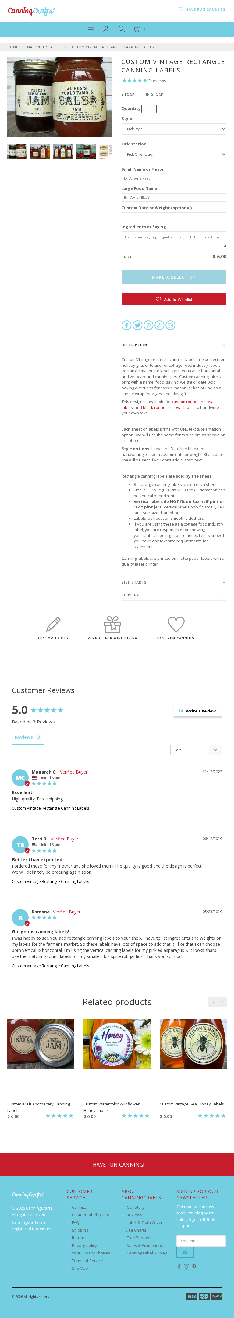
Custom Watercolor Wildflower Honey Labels (111, 1107)
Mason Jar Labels (44, 47)
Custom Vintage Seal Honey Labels (192, 1104)
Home (12, 47)
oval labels (185, 407)
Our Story (135, 1207)
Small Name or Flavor (143, 169)
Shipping (131, 594)
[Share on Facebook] (127, 325)
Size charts (134, 582)
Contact (79, 1207)
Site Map (80, 1268)
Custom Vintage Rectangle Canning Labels (111, 47)
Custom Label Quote (90, 1215)
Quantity (131, 108)
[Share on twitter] (138, 325)
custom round (184, 401)
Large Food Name (139, 188)
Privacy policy (84, 1245)
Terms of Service (87, 1260)
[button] (174, 299)
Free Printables (141, 1237)
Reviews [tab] (24, 737)
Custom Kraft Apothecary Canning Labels (38, 1107)
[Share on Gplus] (159, 325)
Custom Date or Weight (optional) (157, 207)
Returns (79, 1237)
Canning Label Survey (147, 1253)
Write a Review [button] (201, 711)
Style (127, 118)
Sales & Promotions (145, 1245)
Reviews (134, 1215)
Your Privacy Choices (91, 1253)
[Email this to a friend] (170, 325)
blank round (154, 407)
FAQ (75, 1222)
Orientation (134, 144)
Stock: (129, 94)
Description (134, 345)
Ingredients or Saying (144, 226)
